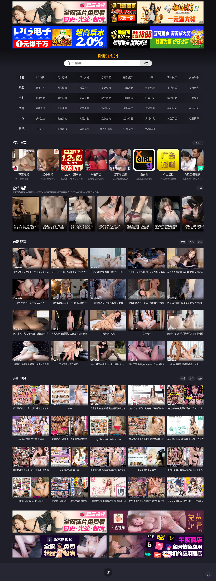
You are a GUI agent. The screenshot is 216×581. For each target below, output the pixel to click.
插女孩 (40, 128)
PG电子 (40, 77)
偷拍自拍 (62, 98)
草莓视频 (84, 128)
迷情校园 (128, 118)
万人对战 (84, 77)
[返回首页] (208, 574)
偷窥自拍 (40, 108)
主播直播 (172, 87)
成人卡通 (84, 98)
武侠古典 (106, 118)
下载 (200, 188)
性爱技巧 (194, 118)
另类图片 (194, 108)
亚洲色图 (62, 108)
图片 (22, 108)
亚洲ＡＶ (40, 87)
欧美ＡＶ (84, 87)
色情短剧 (150, 128)
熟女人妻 (128, 87)
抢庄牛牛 (194, 77)
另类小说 (150, 118)
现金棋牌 (172, 77)
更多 (200, 241)
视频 (22, 88)
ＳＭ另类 (194, 87)
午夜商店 (62, 128)
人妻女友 (84, 118)
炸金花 (150, 77)
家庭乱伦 (62, 118)
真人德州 (62, 77)
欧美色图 (84, 108)
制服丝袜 (128, 98)
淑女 (191, 378)
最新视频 (19, 241)
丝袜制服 (150, 87)
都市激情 (40, 118)
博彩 (22, 77)
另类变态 (194, 98)
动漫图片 (106, 108)
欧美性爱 (106, 98)
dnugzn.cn (108, 56)
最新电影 (19, 378)
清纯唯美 (150, 108)
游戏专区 (106, 77)
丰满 (183, 378)
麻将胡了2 (128, 77)
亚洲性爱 (40, 98)
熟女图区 (172, 108)
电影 (22, 98)
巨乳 (191, 241)
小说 (22, 118)
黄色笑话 (172, 118)
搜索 (146, 63)
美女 (183, 241)
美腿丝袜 (128, 108)
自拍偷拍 (62, 87)
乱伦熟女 (172, 98)
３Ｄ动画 (106, 87)
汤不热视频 (106, 128)
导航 (22, 129)
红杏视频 (128, 128)
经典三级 (150, 98)
